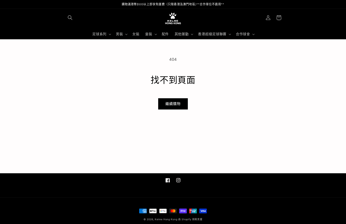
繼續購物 (173, 104)
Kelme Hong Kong (166, 219)
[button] (70, 17)
